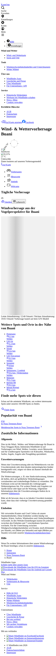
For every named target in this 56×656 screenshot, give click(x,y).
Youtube (39, 641)
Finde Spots (9, 410)
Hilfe (12, 42)
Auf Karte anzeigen (13, 122)
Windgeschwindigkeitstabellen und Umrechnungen (28, 67)
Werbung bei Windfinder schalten (21, 97)
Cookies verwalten (15, 102)
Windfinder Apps (14, 78)
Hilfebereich (14, 493)
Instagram (39, 638)
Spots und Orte (13, 58)
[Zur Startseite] (1, 2)
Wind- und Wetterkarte (16, 55)
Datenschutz (12, 114)
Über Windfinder (14, 83)
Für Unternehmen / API (17, 86)
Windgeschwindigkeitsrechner (37, 533)
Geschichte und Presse (16, 81)
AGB (9, 111)
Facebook (29, 122)
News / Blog (12, 100)
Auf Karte (6, 165)
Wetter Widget (13, 69)
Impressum (11, 116)
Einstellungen (16, 46)
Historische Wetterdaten (17, 95)
